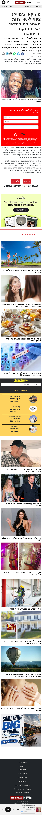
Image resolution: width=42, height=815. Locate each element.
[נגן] (8, 809)
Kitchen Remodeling (22, 785)
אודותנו (22, 766)
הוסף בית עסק (21, 390)
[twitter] (11, 53)
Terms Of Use (29, 143)
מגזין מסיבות (22, 777)
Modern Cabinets (22, 793)
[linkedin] (7, 53)
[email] (3, 53)
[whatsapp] (14, 53)
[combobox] (21, 384)
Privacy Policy (22, 143)
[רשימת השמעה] (18, 809)
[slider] (28, 813)
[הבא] (13, 809)
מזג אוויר (28, 6)
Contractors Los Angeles (23, 789)
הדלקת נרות (37, 6)
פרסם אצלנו (23, 762)
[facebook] (22, 53)
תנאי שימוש (22, 770)
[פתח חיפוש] (8, 2)
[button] (5, 117)
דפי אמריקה (22, 781)
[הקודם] (3, 809)
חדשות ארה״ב (22, 774)
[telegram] (18, 53)
